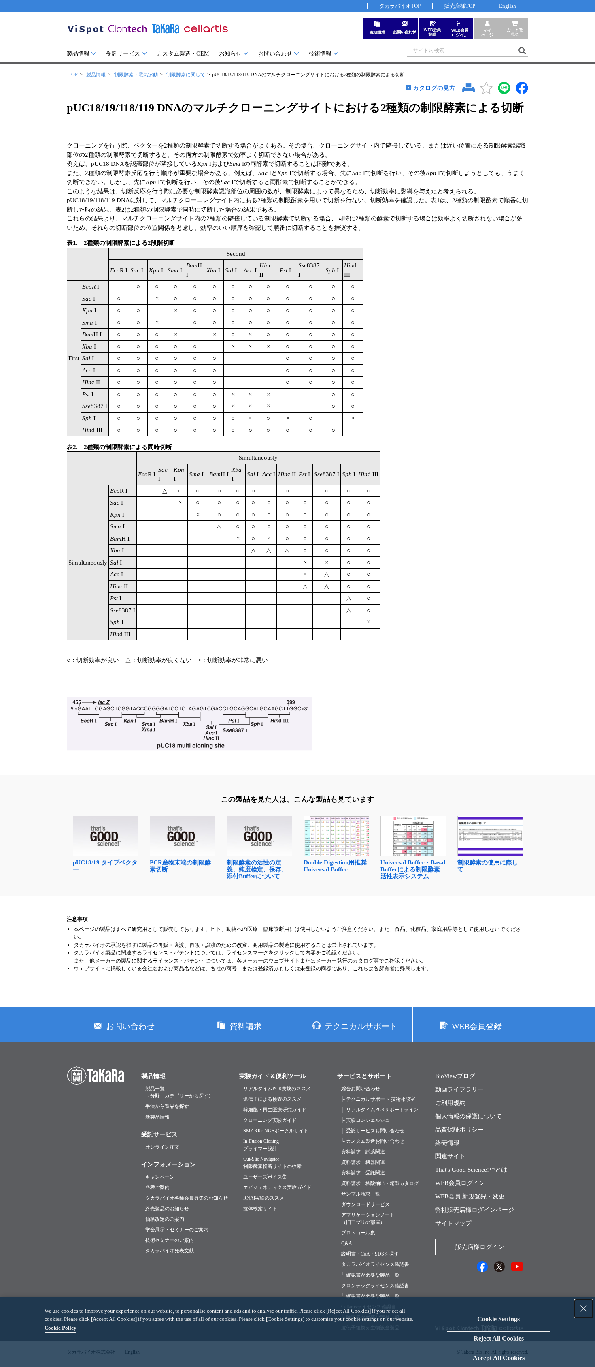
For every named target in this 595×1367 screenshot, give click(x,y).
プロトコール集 (358, 1233)
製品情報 (78, 54)
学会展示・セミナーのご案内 (176, 1229)
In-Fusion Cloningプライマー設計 (261, 1144)
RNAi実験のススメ (263, 1198)
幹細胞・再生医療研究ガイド (274, 1109)
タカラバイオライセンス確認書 (375, 1264)
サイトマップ (453, 1223)
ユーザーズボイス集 (265, 1177)
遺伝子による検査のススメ (272, 1099)
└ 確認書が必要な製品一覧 (370, 1275)
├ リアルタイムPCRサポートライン (380, 1109)
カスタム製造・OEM (183, 54)
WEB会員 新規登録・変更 (470, 1196)
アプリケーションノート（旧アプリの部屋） (368, 1218)
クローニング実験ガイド (270, 1120)
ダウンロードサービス (365, 1204)
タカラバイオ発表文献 (169, 1251)
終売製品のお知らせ (167, 1208)
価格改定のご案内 (164, 1219)
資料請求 (246, 1026)
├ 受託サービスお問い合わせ (372, 1131)
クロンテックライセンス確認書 (375, 1285)
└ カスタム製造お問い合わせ (372, 1141)
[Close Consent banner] (584, 1309)
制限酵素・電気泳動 (136, 74)
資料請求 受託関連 (363, 1173)
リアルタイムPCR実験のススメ (277, 1088)
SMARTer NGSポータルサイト (275, 1131)
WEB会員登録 (477, 1026)
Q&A (346, 1243)
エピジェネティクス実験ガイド (277, 1187)
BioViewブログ (455, 1076)
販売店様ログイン (479, 1247)
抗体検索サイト (260, 1208)
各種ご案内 (157, 1187)
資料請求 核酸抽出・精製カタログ (380, 1183)
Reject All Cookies (499, 1338)
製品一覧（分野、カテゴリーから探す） (179, 1092)
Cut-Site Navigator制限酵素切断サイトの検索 (272, 1162)
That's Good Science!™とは (471, 1169)
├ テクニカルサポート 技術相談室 (378, 1099)
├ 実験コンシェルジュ (365, 1120)
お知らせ (230, 54)
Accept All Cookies (499, 1357)
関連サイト (450, 1156)
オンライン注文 (162, 1147)
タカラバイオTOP (400, 6)
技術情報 (320, 54)
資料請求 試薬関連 (363, 1152)
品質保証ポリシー (459, 1129)
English (507, 6)
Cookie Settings (498, 1319)
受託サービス (123, 54)
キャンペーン (159, 1177)
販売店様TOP (459, 6)
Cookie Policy (60, 1328)
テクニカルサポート (361, 1026)
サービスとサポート (364, 1076)
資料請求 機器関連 (363, 1162)
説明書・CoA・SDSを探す (370, 1254)
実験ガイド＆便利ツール (272, 1076)
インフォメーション (168, 1164)
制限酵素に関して (185, 74)
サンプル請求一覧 (360, 1194)
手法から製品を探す (167, 1106)
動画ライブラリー (459, 1089)
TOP (73, 74)
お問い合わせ (275, 54)
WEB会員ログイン (460, 1183)
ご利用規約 (450, 1103)
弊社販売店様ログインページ (474, 1210)
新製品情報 (157, 1117)
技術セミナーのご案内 (169, 1240)
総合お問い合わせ (360, 1088)
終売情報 (447, 1143)
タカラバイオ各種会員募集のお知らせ (186, 1198)
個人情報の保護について (468, 1116)
